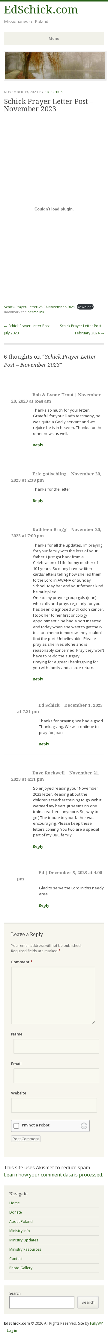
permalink (36, 312)
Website (18, 1093)
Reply (38, 445)
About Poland (21, 1221)
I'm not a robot (36, 1125)
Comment (21, 962)
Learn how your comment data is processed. (53, 1174)
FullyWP (96, 1323)
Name (16, 1034)
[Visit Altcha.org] (84, 1126)
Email (16, 1063)
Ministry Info (19, 1230)
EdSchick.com (41, 9)
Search (15, 1293)
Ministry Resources (25, 1249)
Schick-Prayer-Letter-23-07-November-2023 (39, 306)
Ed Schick (54, 92)
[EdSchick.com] (55, 78)
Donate (15, 1212)
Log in (12, 1330)
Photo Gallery (20, 1267)
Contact (15, 1258)
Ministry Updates (23, 1240)
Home (14, 1202)
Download (85, 306)
